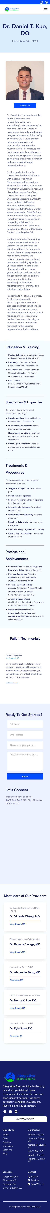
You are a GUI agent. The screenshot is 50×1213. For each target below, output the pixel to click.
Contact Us (25, 105)
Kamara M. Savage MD (37, 1146)
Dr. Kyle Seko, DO (21, 1028)
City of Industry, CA (12, 1188)
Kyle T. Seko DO (35, 1151)
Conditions (8, 1146)
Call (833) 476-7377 (25, 1119)
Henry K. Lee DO (36, 1134)
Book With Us (37, 1184)
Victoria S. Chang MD (36, 1139)
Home (5, 1134)
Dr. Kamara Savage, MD (25, 944)
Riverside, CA (16, 1036)
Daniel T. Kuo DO (36, 1155)
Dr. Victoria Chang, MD (25, 916)
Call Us (34, 1176)
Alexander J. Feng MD (36, 1160)
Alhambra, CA (16, 980)
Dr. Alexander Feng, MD (25, 972)
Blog (5, 1153)
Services (7, 1142)
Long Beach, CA (17, 924)
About (6, 1138)
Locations (7, 1149)
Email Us (35, 1180)
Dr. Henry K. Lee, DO (23, 1000)
